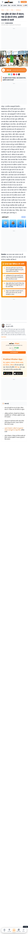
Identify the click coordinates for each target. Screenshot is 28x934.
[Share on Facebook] (11, 74)
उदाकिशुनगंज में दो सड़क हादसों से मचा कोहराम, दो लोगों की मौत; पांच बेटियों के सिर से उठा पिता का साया (14, 277)
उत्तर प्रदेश (13, 5)
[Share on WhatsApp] (9, 74)
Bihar (12, 10)
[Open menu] (2, 2)
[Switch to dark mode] (19, 2)
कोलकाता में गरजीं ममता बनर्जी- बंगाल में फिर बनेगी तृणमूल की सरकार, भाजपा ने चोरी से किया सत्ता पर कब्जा (14, 422)
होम (1, 5)
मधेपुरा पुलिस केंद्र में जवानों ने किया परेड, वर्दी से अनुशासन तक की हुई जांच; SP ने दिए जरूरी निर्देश (15, 284)
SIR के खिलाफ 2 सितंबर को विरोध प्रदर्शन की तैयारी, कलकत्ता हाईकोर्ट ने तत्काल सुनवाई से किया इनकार (15, 437)
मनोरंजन (13, 362)
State (7, 10)
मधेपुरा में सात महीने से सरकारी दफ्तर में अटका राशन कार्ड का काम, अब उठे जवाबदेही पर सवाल (14, 292)
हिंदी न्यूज (17, 367)
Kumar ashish (9, 23)
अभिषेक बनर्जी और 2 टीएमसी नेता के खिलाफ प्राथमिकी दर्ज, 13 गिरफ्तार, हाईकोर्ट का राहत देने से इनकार (15, 415)
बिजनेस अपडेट (19, 362)
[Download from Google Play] (8, 373)
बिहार (9, 5)
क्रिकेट (7, 365)
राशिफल (12, 365)
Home (2, 10)
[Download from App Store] (18, 373)
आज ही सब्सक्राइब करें (14, 352)
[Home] (9, 2)
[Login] (14, 930)
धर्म (4, 365)
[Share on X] (19, 74)
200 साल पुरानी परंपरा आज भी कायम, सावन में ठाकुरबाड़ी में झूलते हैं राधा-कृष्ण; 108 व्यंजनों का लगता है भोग (15, 269)
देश (4, 362)
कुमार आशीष (10, 326)
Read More (3, 337)
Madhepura (18, 10)
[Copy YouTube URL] (14, 74)
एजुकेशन (8, 362)
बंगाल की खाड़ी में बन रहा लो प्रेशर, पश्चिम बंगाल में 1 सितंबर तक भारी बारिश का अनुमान (14, 408)
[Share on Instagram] (16, 74)
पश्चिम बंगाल (19, 5)
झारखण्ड (5, 5)
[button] (14, 59)
